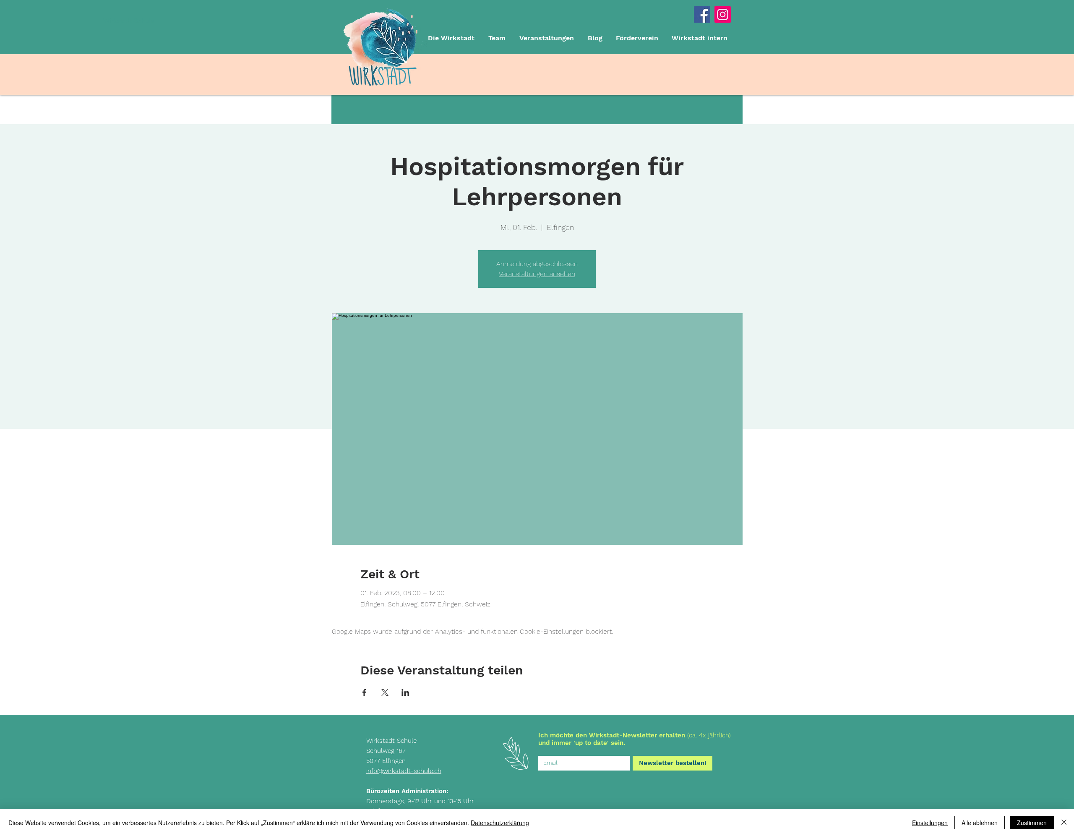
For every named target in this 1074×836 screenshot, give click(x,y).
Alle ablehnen (980, 822)
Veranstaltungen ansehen (537, 274)
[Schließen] (1064, 822)
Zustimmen (1032, 822)
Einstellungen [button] (930, 822)
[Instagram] (722, 14)
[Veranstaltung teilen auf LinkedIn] (405, 692)
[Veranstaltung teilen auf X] (385, 692)
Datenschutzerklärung (500, 822)
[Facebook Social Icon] (702, 14)
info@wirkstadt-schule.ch (403, 771)
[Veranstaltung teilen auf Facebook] (364, 692)
